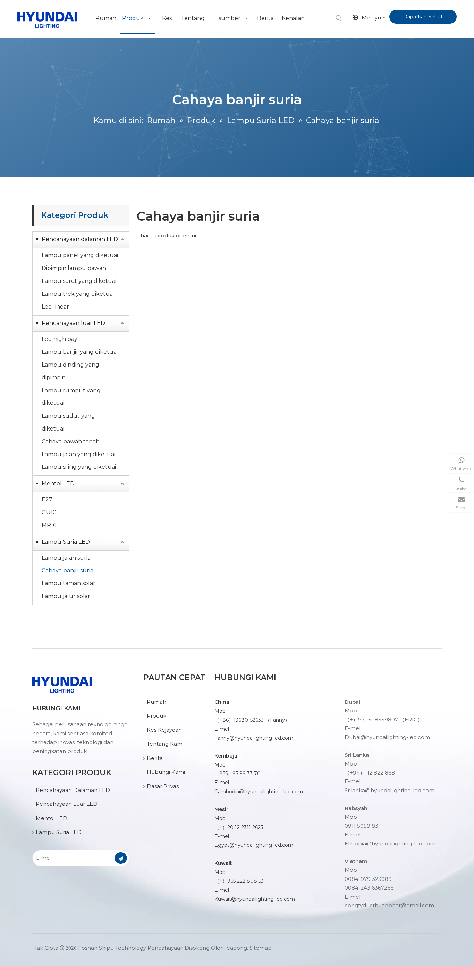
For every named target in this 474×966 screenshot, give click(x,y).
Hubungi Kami (166, 772)
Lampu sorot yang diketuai (79, 281)
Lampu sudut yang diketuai (68, 422)
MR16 (49, 525)
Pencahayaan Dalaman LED (73, 790)
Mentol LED (58, 483)
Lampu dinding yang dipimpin (70, 371)
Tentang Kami (165, 743)
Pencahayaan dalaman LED (80, 239)
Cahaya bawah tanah (71, 441)
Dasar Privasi (163, 786)
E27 (47, 499)
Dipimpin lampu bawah (74, 268)
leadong (236, 947)
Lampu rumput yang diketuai (71, 397)
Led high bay (59, 339)
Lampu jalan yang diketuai (78, 454)
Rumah (156, 701)
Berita (155, 758)
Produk (156, 715)
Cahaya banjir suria (67, 570)
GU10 (49, 512)
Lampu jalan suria (66, 558)
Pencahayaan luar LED (73, 323)
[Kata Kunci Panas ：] (338, 18)
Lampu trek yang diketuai (78, 293)
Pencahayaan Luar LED (67, 804)
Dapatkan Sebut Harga (423, 19)
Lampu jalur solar (66, 596)
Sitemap (260, 947)
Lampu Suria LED (66, 542)
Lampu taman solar (68, 583)
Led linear (55, 306)
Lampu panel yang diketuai (80, 255)
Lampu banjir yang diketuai (80, 352)
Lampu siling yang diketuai (79, 467)
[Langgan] (121, 858)
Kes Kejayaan (164, 730)
